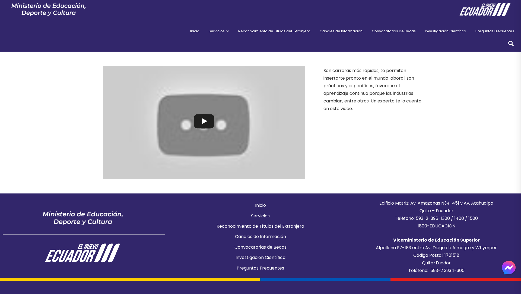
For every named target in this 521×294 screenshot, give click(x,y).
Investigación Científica (260, 257)
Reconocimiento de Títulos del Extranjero (260, 226)
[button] (227, 31)
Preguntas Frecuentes (260, 268)
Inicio (260, 205)
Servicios (260, 216)
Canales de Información (260, 236)
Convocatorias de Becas (260, 247)
